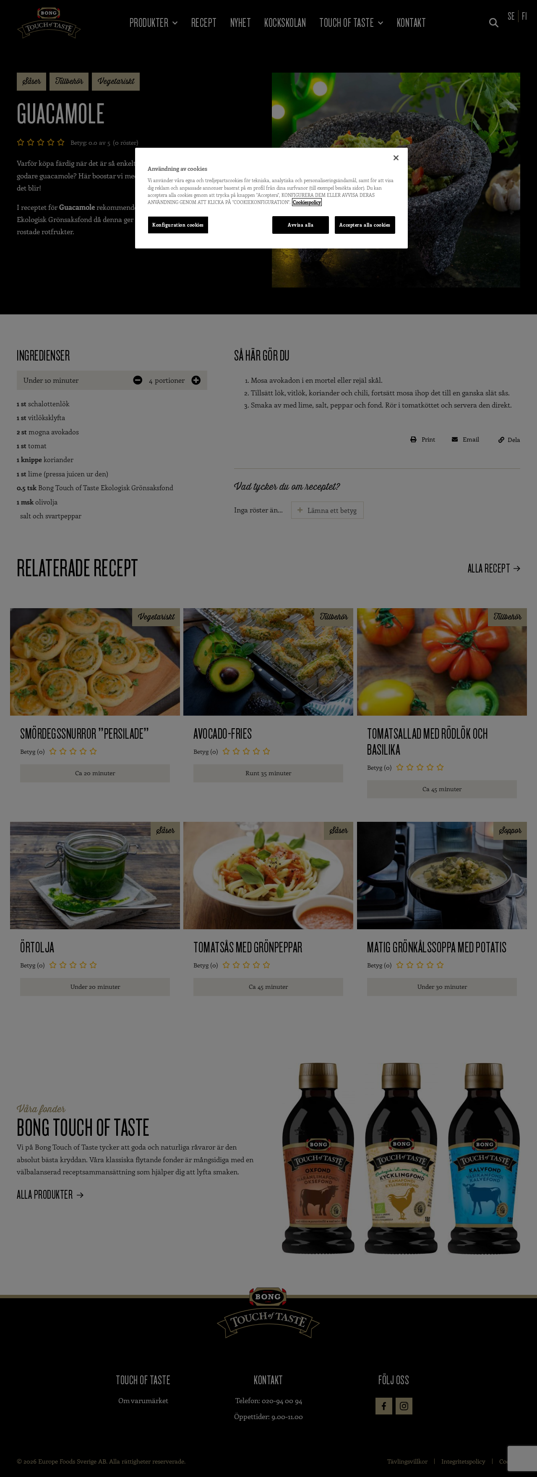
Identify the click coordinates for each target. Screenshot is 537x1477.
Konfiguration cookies (178, 225)
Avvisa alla (300, 225)
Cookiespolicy (307, 202)
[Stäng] (396, 158)
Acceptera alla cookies (365, 225)
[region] (271, 198)
